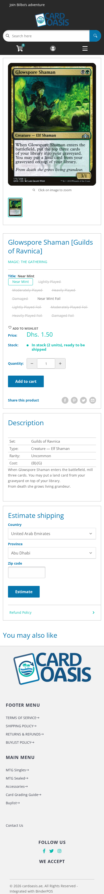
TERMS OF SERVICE (21, 717)
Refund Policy (20, 612)
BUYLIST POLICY (18, 742)
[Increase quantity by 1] (60, 363)
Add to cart (26, 381)
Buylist (11, 803)
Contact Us (14, 825)
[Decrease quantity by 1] (32, 363)
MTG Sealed (15, 778)
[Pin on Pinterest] (74, 400)
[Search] (95, 36)
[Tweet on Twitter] (83, 400)
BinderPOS (44, 891)
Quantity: (16, 363)
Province (15, 544)
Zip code (15, 563)
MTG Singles (16, 770)
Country (15, 524)
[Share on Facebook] (65, 400)
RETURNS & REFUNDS (23, 734)
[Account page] (53, 48)
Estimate (23, 591)
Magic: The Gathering (27, 261)
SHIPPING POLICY (19, 726)
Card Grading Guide (22, 794)
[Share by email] (92, 400)
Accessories (15, 786)
